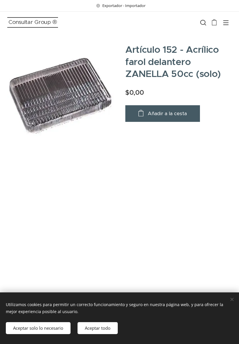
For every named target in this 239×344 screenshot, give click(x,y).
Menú (226, 22)
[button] (202, 22)
